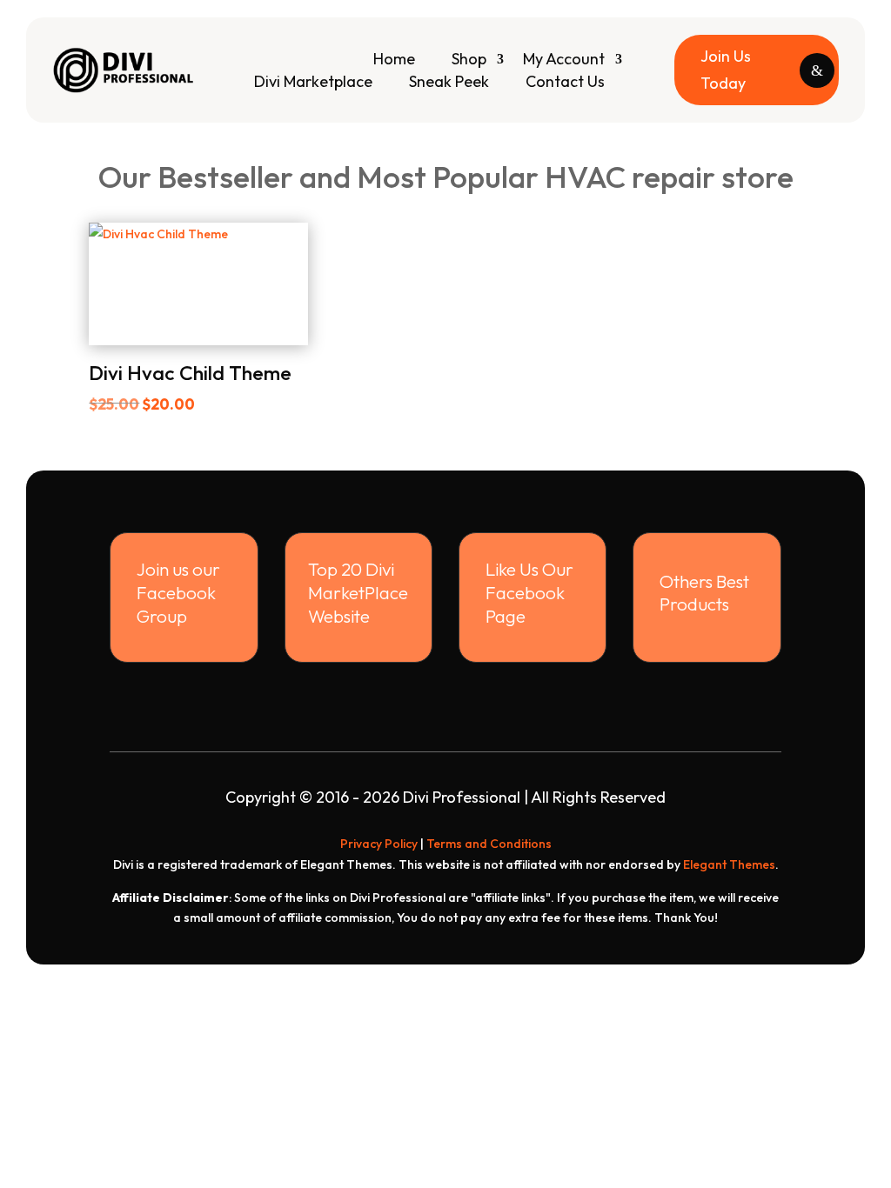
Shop (469, 59)
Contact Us (565, 81)
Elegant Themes (729, 864)
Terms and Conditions (489, 843)
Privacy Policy (379, 843)
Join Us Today (725, 69)
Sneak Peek (449, 81)
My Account (564, 59)
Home (394, 59)
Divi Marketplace (313, 81)
